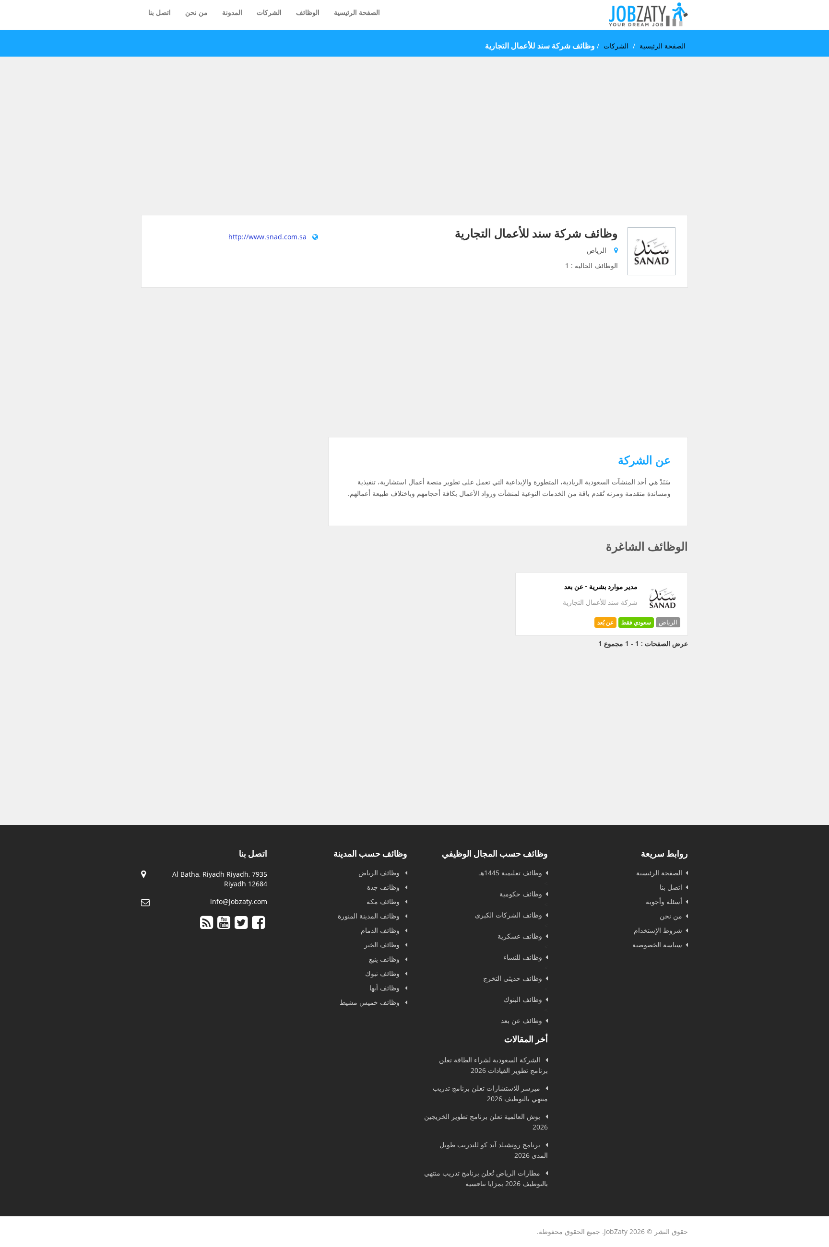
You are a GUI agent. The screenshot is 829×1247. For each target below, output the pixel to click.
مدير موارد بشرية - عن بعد (601, 586)
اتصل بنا (159, 12)
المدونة (232, 12)
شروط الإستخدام (658, 930)
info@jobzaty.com (238, 901)
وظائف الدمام (381, 930)
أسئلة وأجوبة (664, 901)
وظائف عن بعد (521, 1020)
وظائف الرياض (380, 872)
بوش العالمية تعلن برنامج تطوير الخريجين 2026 (486, 1121)
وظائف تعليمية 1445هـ (510, 872)
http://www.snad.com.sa (267, 236)
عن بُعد (605, 622)
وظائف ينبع (385, 959)
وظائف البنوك (523, 999)
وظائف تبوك (383, 973)
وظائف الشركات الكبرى (508, 914)
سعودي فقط (636, 622)
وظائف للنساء (522, 957)
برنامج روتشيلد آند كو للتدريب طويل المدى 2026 (493, 1150)
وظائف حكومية (520, 893)
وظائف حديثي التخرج (512, 978)
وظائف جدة (384, 887)
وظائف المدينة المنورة (370, 915)
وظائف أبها (385, 987)
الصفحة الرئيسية (357, 12)
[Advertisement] (414, 148)
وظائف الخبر (383, 944)
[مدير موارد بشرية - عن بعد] (663, 613)
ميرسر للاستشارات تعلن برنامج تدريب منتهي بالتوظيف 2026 (490, 1093)
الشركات (269, 12)
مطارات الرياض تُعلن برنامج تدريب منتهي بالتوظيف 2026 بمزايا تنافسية (486, 1178)
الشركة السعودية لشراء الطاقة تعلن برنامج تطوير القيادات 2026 (493, 1065)
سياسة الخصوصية (657, 944)
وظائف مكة (384, 901)
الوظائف (308, 12)
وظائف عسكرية (519, 936)
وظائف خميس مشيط (371, 1002)
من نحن (196, 12)
